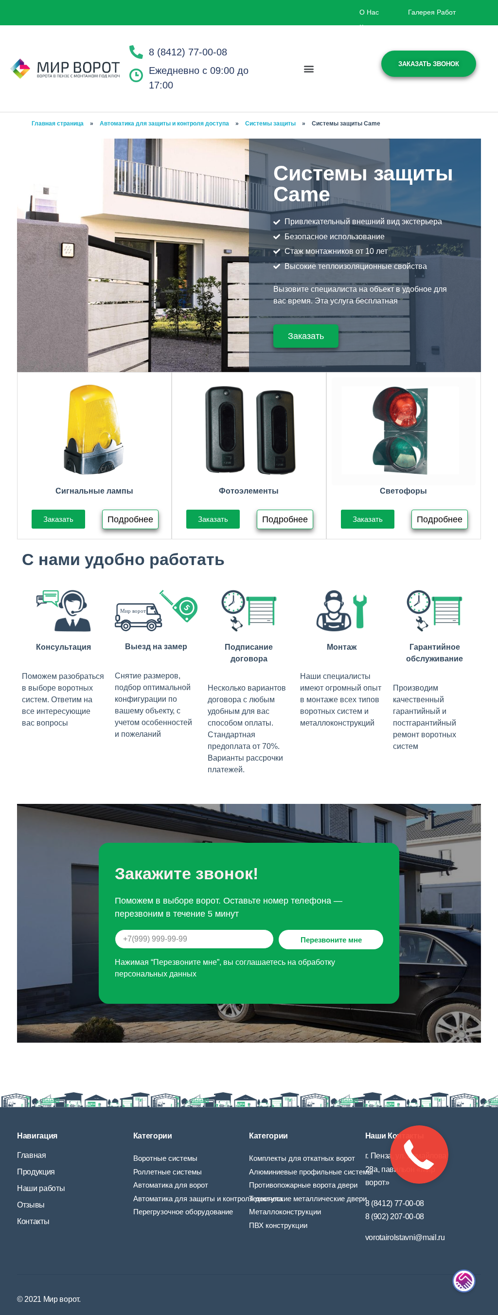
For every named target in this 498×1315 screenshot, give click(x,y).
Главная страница (58, 123)
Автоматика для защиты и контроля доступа (164, 123)
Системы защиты (270, 123)
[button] (309, 69)
